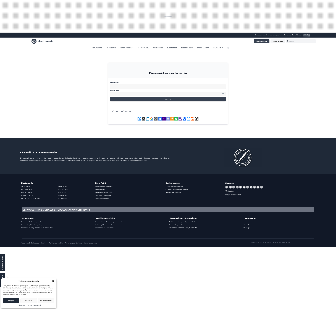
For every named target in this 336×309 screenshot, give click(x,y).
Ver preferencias (46, 301)
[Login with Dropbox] (184, 119)
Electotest (172, 48)
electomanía (45, 41)
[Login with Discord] (168, 119)
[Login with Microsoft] (160, 119)
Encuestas (111, 48)
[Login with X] (143, 119)
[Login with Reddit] (192, 119)
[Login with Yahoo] (164, 119)
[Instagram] (247, 187)
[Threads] (237, 187)
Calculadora (203, 48)
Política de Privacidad (25, 305)
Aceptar (11, 301)
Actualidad (97, 48)
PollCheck (158, 48)
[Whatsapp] (233, 187)
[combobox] (301, 41)
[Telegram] (240, 187)
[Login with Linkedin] (147, 119)
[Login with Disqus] (188, 119)
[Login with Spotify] (176, 119)
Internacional (126, 48)
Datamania (218, 48)
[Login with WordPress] (156, 119)
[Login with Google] (151, 119)
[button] (53, 281)
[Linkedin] (257, 187)
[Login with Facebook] (139, 119)
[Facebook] (230, 187)
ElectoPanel (143, 48)
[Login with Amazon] (172, 119)
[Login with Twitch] (180, 119)
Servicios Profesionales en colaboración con (56, 210)
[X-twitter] (226, 187)
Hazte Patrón (101, 183)
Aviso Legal (37, 305)
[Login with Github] (196, 119)
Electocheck (187, 48)
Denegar (28, 301)
